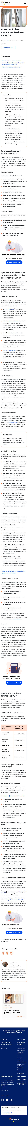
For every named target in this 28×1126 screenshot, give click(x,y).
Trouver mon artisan (14, 262)
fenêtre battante (9, 309)
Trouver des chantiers (22, 1053)
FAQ (8, 1046)
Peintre (19, 1070)
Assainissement (21, 1056)
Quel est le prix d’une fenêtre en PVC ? (11, 67)
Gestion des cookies (6, 1088)
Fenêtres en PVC (8, 47)
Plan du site (8, 1048)
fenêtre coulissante (9, 350)
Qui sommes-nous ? (8, 1042)
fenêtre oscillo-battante (11, 321)
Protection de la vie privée (8, 1082)
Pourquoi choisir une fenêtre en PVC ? (11, 60)
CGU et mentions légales (8, 1080)
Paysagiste (20, 1067)
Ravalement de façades (21, 1064)
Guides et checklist (19, 1045)
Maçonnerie (20, 1060)
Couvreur (19, 1058)
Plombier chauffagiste (20, 1072)
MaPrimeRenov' (22, 1050)
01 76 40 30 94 (21, 1079)
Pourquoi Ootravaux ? (8, 1044)
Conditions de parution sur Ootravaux (7, 1085)
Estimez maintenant (14, 683)
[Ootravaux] (14, 1120)
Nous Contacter (22, 1042)
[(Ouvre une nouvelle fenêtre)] (3, 953)
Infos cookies (8, 1090)
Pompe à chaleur (21, 1062)
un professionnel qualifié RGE (15, 900)
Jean (8, 40)
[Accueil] (5, 3)
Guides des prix (22, 1048)
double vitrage (13, 422)
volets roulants (17, 619)
